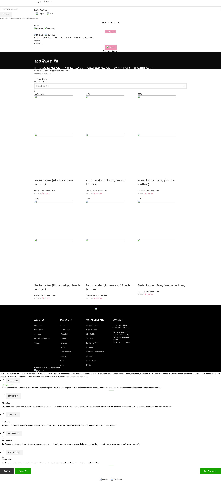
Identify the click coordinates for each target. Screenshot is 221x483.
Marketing (13, 396)
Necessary (13, 381)
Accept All (23, 471)
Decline (7, 471)
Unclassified (14, 452)
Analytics (13, 415)
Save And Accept (210, 471)
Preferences (14, 433)
